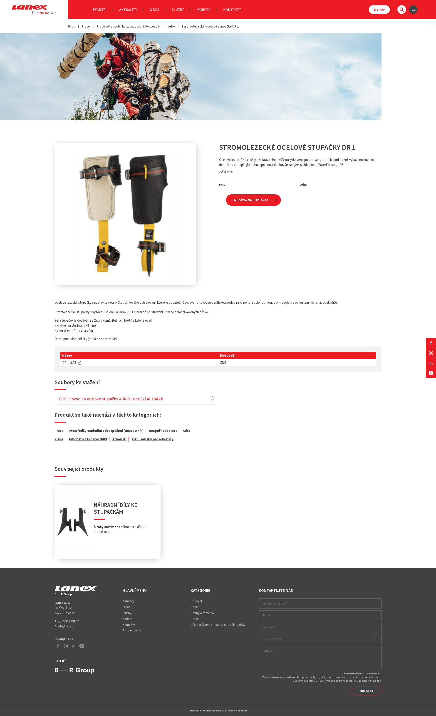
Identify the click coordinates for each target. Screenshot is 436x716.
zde (379, 680)
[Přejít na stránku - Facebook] (431, 343)
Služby (178, 9)
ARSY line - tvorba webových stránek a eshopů (218, 710)
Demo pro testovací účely (75, 591)
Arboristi (119, 439)
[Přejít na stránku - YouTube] (431, 373)
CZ (413, 10)
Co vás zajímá (272, 639)
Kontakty (232, 9)
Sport (194, 607)
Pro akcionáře (132, 630)
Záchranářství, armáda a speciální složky (218, 625)
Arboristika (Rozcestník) (88, 439)
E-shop (379, 10)
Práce (86, 26)
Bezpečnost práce (163, 430)
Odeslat (366, 691)
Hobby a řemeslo (202, 613)
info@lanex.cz (67, 626)
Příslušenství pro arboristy (152, 439)
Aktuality (128, 9)
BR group (75, 670)
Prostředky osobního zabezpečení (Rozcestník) (129, 26)
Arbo (171, 26)
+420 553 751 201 (69, 621)
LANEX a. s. (34, 9)
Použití (100, 9)
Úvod (71, 26)
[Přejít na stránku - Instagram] (431, 353)
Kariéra (203, 9)
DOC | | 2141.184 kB (111, 398)
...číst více (226, 172)
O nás (154, 9)
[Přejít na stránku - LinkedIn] (431, 363)
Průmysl (196, 601)
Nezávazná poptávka (251, 200)
